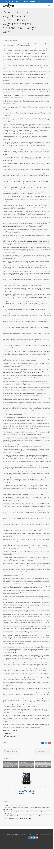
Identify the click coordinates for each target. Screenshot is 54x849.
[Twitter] (34, 837)
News (15, 40)
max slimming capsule (7, 733)
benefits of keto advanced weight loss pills (34, 241)
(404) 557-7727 (26, 793)
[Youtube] (37, 837)
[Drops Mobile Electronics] (12, 5)
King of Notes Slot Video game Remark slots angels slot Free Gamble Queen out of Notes (23, 815)
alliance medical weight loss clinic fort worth (12, 732)
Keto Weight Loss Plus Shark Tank (10, 730)
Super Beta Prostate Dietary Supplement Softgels (33, 207)
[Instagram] (31, 837)
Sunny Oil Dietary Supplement (9, 736)
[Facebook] (29, 837)
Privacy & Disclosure (15, 835)
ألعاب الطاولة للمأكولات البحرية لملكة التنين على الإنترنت (15, 805)
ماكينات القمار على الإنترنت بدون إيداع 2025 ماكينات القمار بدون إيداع (17, 818)
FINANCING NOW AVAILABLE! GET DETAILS (33, 1)
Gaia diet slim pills (30, 309)
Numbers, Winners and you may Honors (44, 766)
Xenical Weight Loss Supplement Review (20, 279)
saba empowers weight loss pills (10, 226)
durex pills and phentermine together (11, 735)
